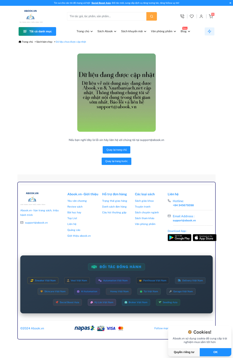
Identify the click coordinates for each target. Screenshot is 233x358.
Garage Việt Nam (183, 291)
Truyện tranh (142, 206)
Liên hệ (71, 223)
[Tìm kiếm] (151, 16)
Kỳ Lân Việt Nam (103, 302)
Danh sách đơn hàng (114, 206)
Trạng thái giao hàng (114, 200)
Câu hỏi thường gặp (114, 212)
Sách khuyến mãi (132, 31)
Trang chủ (83, 31)
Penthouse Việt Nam (154, 280)
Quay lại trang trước (116, 161)
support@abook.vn (36, 222)
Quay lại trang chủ (116, 149)
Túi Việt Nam (151, 291)
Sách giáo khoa (144, 200)
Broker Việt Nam (138, 302)
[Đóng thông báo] (230, 3)
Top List (72, 218)
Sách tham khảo (144, 218)
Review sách (75, 206)
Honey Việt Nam (119, 291)
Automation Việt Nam (115, 280)
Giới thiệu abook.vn (79, 235)
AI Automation (89, 291)
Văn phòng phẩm (161, 31)
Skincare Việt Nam (54, 291)
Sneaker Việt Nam (45, 280)
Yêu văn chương (77, 200)
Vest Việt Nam (79, 280)
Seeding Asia (170, 302)
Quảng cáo (73, 229)
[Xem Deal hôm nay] (210, 31)
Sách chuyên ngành (147, 212)
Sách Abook (105, 31)
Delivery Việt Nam (192, 280)
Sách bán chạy (44, 41)
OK (215, 352)
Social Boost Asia (101, 3)
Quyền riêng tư (184, 352)
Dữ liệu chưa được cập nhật (71, 41)
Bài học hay (74, 212)
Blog (184, 31)
